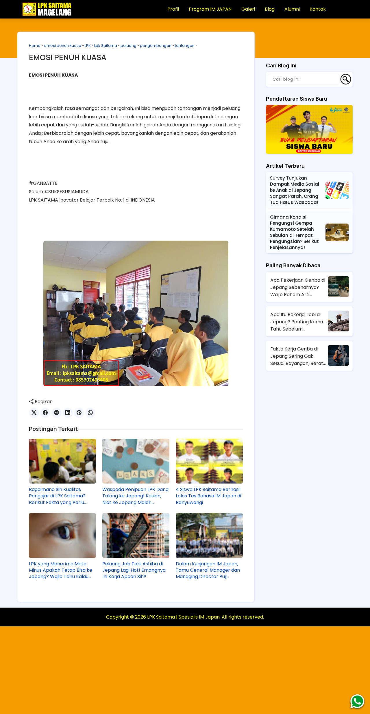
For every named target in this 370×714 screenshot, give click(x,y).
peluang (128, 45)
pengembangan (155, 45)
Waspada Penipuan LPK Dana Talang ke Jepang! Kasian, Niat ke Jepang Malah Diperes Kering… (135, 496)
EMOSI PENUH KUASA (67, 57)
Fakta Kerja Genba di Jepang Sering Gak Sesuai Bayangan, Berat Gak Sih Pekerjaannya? (296, 356)
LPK (88, 45)
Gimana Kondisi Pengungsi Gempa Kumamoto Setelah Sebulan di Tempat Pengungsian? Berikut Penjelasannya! (294, 232)
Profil (173, 9)
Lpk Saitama (105, 45)
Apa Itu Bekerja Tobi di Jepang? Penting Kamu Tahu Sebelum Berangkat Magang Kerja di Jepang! (298, 322)
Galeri (248, 9)
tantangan (185, 45)
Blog (270, 9)
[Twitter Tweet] (34, 413)
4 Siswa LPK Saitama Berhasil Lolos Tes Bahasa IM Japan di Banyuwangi (208, 496)
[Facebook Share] (45, 413)
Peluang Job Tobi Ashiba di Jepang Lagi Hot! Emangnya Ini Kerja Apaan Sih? (134, 570)
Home (34, 45)
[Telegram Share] (56, 413)
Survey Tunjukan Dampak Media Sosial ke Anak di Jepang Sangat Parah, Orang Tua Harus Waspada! (294, 190)
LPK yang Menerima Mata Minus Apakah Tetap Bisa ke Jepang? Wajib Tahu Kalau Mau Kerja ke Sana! (60, 570)
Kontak (318, 9)
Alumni (292, 9)
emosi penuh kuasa (62, 45)
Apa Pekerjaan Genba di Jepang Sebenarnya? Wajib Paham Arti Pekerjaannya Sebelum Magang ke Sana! (297, 287)
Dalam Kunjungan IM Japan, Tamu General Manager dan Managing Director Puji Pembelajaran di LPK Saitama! (208, 570)
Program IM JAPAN (210, 9)
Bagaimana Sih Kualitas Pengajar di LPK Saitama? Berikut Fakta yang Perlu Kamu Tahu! (57, 496)
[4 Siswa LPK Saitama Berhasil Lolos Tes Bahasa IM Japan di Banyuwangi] (209, 461)
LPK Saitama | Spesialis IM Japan (183, 617)
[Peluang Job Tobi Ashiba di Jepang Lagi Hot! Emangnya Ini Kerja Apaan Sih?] (135, 535)
